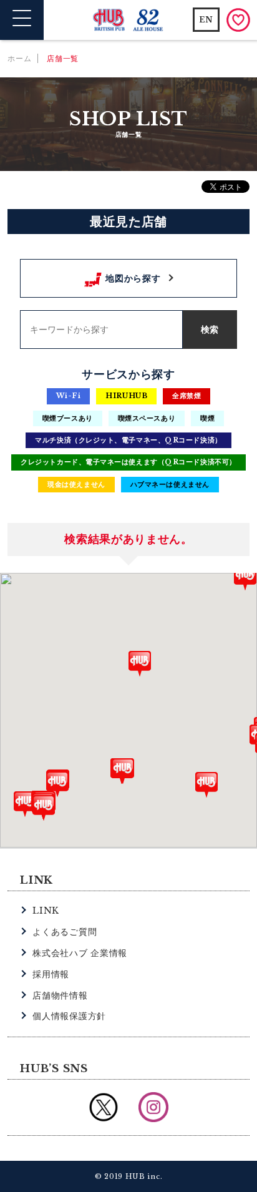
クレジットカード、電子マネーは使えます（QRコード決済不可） (128, 461)
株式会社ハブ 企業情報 (79, 953)
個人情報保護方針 (69, 1016)
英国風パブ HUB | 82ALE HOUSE (129, 20)
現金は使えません (76, 484)
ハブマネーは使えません (170, 484)
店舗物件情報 (59, 995)
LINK (45, 910)
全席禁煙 (186, 395)
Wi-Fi (68, 395)
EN (206, 19)
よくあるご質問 (64, 931)
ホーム (19, 58)
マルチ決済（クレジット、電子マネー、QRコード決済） (128, 440)
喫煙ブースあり (67, 418)
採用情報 (50, 974)
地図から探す (132, 278)
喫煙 (207, 418)
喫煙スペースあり (146, 418)
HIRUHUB (126, 395)
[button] (25, 804)
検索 (209, 329)
